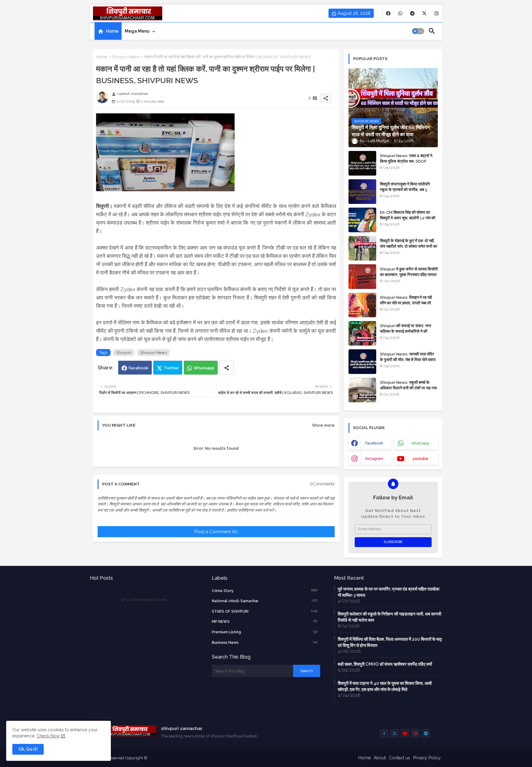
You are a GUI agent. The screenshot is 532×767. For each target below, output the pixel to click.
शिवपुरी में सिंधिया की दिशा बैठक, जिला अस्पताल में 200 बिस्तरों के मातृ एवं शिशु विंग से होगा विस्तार (390, 642)
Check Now (48, 735)
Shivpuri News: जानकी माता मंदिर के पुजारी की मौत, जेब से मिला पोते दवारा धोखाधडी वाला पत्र (408, 359)
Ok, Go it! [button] (28, 749)
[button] (418, 31)
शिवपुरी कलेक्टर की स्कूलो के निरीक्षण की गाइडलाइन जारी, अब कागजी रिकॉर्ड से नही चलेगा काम (389, 617)
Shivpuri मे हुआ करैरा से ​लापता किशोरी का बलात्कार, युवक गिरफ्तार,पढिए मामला (409, 272)
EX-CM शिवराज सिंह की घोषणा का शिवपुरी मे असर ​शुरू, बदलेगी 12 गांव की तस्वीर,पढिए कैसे (407, 218)
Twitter (171, 368)
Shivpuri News (125, 57)
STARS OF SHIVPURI (265, 611)
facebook (374, 443)
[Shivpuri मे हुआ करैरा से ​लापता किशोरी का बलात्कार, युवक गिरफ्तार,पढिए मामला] (362, 276)
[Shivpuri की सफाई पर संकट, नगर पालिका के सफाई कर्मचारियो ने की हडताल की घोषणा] (362, 333)
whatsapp (420, 443)
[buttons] (388, 13)
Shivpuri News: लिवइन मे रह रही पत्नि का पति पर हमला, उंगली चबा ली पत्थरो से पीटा (406, 303)
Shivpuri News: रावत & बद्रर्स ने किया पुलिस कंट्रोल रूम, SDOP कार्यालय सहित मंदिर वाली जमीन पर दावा (408, 161)
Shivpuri (123, 352)
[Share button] (226, 368)
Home (112, 31)
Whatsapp (204, 368)
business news (265, 642)
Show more (323, 425)
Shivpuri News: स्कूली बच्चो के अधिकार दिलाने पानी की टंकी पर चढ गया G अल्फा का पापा (408, 388)
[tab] (108, 31)
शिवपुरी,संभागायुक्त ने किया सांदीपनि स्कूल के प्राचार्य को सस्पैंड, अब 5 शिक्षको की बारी (405, 189)
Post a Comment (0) (216, 531)
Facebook (138, 368)
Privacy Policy (427, 757)
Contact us (399, 757)
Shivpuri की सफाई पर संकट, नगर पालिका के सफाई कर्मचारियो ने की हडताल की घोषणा (405, 331)
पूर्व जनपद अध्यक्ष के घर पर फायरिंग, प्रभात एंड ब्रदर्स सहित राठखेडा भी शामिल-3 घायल (388, 592)
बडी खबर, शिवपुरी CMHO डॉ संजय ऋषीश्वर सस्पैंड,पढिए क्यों (385, 664)
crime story (265, 590)
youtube (420, 459)
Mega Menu (137, 31)
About (380, 757)
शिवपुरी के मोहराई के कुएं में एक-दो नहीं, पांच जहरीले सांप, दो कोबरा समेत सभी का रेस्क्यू (408, 246)
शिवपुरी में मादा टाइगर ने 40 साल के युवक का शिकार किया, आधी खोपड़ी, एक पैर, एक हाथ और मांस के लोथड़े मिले (385, 686)
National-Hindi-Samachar (265, 601)
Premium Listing (265, 632)
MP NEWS (265, 621)
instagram (374, 459)
